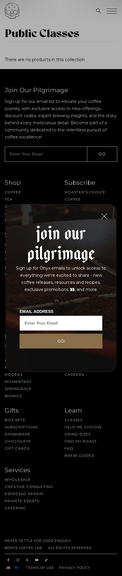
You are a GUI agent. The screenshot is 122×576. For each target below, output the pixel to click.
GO (61, 341)
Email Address (36, 311)
